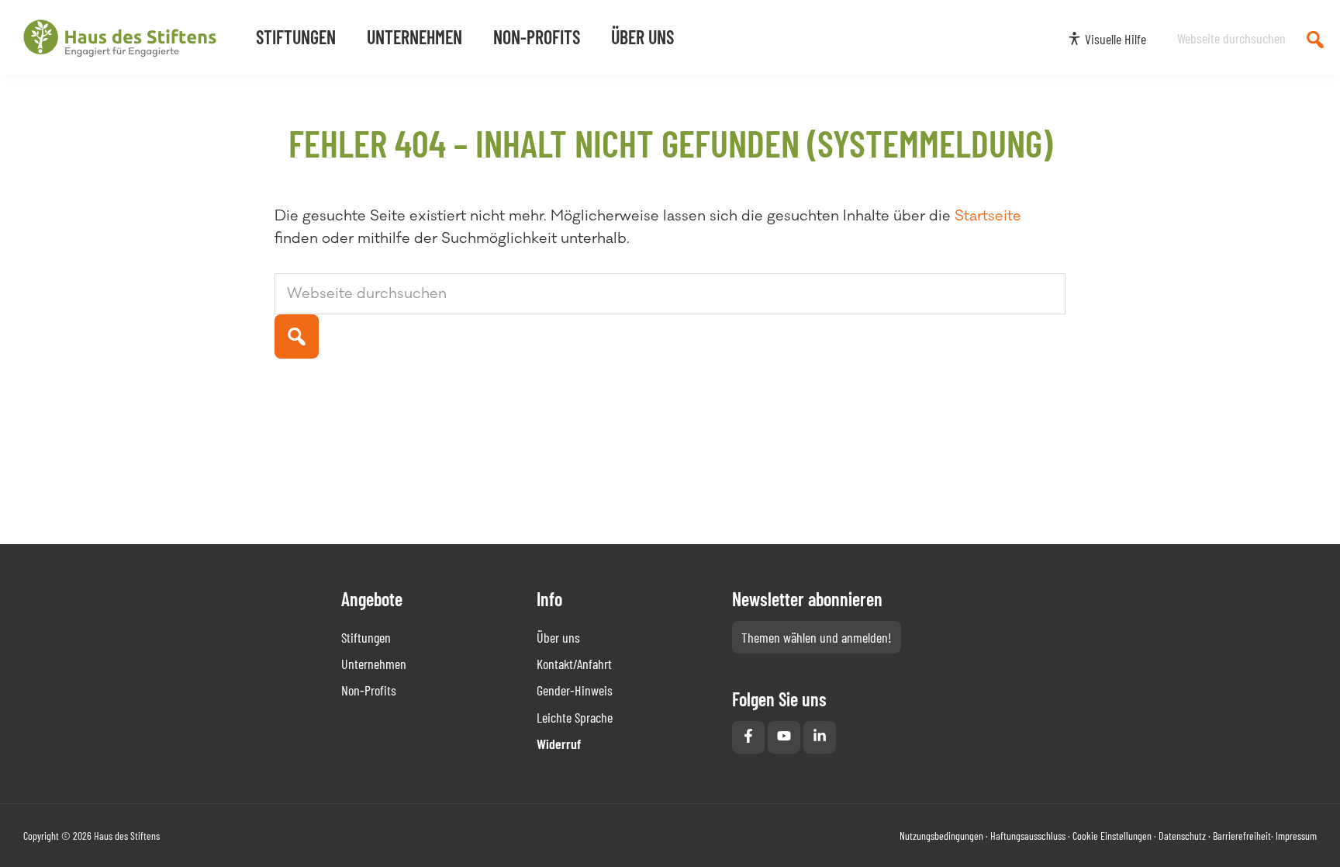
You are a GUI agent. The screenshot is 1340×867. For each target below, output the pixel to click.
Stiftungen (366, 637)
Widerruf (559, 743)
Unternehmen (373, 663)
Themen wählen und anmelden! (816, 637)
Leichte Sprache (575, 717)
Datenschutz (1182, 835)
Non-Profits (368, 690)
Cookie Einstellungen (1112, 835)
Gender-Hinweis (575, 690)
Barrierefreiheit (1242, 835)
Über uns (558, 637)
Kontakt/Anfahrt (574, 663)
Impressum (1296, 835)
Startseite (988, 215)
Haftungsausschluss (1027, 835)
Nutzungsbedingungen (941, 835)
